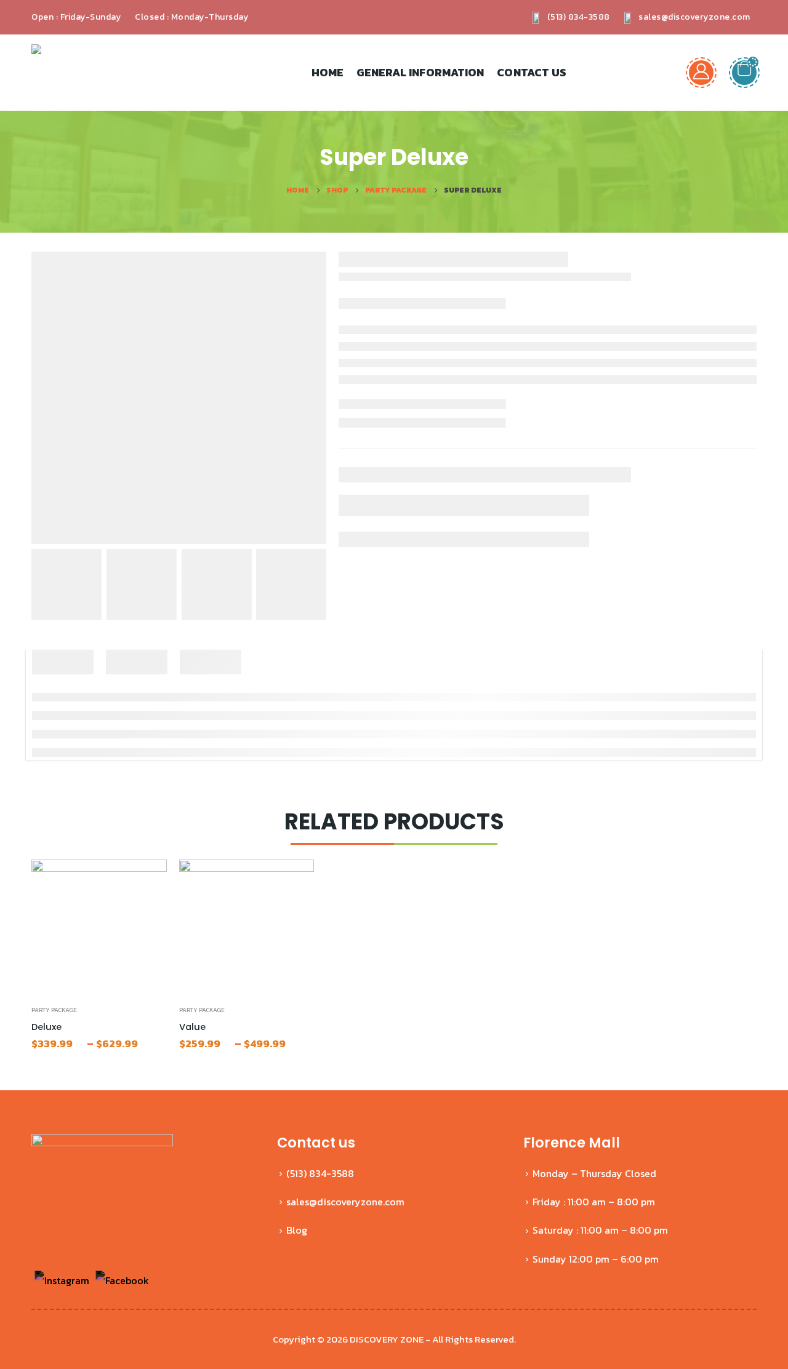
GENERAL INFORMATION (420, 72)
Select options (146, 880)
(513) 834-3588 (577, 16)
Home (328, 72)
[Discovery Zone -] (65, 72)
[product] (99, 927)
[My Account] (701, 72)
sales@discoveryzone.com (693, 16)
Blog (296, 1230)
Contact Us (531, 72)
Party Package (54, 1010)
